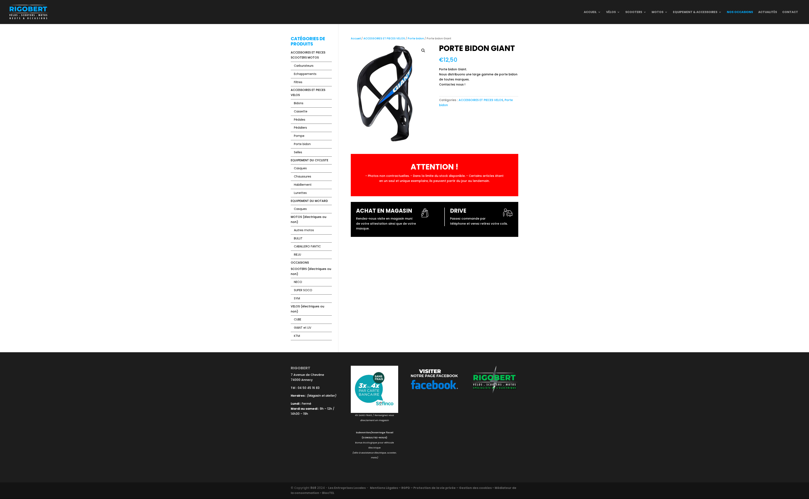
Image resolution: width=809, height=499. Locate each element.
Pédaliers (300, 127)
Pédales (299, 119)
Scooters (633, 12)
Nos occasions (740, 12)
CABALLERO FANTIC (307, 246)
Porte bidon (416, 38)
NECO (298, 282)
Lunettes (300, 193)
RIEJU (297, 254)
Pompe (299, 136)
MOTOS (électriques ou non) (308, 219)
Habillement (303, 185)
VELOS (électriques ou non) (307, 309)
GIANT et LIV (302, 328)
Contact (790, 12)
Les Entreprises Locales (347, 488)
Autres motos (304, 230)
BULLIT (298, 238)
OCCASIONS (300, 262)
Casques (300, 168)
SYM (297, 298)
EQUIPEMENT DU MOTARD (309, 201)
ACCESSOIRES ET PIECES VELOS (384, 38)
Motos (657, 12)
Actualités (767, 12)
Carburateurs (303, 66)
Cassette (300, 111)
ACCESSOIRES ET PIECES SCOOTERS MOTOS (308, 55)
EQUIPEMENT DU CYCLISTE (309, 160)
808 (313, 488)
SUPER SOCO (303, 290)
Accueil (590, 12)
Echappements (305, 74)
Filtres (298, 82)
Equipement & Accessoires (695, 12)
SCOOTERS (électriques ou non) (311, 271)
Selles (298, 152)
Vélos (611, 12)
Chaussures (302, 176)
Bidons (298, 103)
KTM (297, 336)
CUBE (297, 319)
